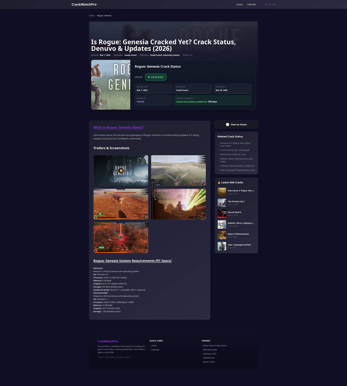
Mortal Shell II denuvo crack (232, 154)
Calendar (251, 4)
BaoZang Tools (209, 353)
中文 (273, 4)
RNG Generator (209, 349)
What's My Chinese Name (214, 345)
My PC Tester (208, 362)
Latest (240, 4)
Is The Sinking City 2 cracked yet (234, 150)
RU (270, 4)
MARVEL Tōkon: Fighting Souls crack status (235, 160)
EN (266, 4)
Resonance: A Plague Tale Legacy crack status (234, 144)
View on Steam (239, 124)
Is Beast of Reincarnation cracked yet (236, 165)
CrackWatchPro (84, 4)
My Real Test (208, 357)
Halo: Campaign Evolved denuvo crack (236, 170)
